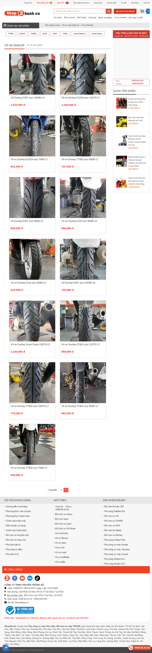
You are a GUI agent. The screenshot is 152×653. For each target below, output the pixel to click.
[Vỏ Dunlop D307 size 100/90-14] (32, 79)
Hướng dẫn (111, 3)
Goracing (92, 17)
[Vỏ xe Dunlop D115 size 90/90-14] (83, 202)
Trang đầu (53, 490)
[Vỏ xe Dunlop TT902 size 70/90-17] (32, 449)
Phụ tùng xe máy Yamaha (116, 549)
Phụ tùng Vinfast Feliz (114, 540)
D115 (45, 34)
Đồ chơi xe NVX (112, 525)
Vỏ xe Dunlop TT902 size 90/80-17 (79, 159)
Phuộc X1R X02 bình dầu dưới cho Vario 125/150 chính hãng (136, 181)
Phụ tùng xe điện (14, 549)
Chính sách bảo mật (16, 520)
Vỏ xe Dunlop (87, 25)
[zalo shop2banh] (30, 578)
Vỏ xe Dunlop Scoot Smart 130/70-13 (30, 344)
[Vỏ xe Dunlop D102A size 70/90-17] (32, 140)
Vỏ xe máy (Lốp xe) (70, 25)
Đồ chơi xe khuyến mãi (17, 535)
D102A (22, 34)
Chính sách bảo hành (16, 530)
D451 (65, 34)
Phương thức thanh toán (18, 516)
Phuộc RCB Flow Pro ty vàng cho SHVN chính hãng (136, 102)
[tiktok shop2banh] (37, 578)
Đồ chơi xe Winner (113, 535)
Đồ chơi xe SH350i (113, 520)
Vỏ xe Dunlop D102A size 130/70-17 (80, 97)
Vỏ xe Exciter (61, 533)
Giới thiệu (135, 3)
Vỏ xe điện (60, 562)
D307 (55, 34)
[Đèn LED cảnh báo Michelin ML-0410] (124, 125)
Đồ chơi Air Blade (112, 530)
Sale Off (60, 3)
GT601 (34, 34)
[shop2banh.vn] (22, 578)
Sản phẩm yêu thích (81, 3)
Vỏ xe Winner (61, 538)
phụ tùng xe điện (136, 17)
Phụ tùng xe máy (52, 25)
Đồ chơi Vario (61, 519)
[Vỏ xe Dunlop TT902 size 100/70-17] (32, 387)
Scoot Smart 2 (80, 34)
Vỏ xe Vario (60, 543)
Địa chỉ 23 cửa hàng (124, 11)
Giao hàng (98, 3)
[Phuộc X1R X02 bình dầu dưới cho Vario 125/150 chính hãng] (124, 186)
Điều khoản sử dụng (16, 525)
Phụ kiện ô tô (12, 554)
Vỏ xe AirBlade (62, 557)
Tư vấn (123, 3)
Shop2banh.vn (22, 650)
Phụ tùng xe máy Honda (116, 544)
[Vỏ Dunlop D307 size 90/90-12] (32, 202)
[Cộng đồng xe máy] (7, 578)
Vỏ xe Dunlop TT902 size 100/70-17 (30, 406)
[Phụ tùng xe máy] (22, 13)
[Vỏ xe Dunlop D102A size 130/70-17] (83, 79)
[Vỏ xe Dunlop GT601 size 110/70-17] (83, 325)
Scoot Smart (97, 34)
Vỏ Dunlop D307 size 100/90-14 (28, 97)
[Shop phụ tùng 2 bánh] (14, 578)
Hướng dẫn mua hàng (16, 506)
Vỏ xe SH (59, 547)
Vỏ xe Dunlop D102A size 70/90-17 (29, 159)
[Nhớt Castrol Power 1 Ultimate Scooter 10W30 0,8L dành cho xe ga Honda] (124, 165)
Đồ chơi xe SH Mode (65, 528)
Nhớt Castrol (69, 17)
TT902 (11, 34)
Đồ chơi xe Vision (63, 514)
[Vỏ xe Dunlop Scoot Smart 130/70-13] (32, 325)
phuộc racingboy (105, 17)
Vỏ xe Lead (60, 552)
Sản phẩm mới (43, 3)
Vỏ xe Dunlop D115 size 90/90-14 (79, 221)
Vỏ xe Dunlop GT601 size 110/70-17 (80, 344)
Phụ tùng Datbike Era (114, 511)
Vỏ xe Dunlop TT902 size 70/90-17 (29, 468)
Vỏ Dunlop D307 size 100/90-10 (78, 282)
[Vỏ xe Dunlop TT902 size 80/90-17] (83, 387)
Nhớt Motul (82, 17)
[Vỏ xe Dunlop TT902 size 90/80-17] (83, 140)
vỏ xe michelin (120, 17)
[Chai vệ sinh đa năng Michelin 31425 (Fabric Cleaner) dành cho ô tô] (124, 144)
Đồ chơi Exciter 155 (114, 506)
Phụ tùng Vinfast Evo (114, 559)
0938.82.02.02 (62, 509)
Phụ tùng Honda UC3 (114, 563)
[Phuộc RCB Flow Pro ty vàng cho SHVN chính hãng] (124, 107)
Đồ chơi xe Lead (63, 523)
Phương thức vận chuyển (18, 511)
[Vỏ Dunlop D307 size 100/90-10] (83, 264)
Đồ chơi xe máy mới (16, 540)
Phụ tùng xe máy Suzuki (116, 554)
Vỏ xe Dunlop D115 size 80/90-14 (28, 282)
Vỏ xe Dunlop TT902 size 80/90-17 (79, 406)
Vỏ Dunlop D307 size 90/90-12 (27, 221)
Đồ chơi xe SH (111, 516)
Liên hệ (147, 3)
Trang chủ (28, 3)
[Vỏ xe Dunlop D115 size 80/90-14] (32, 264)
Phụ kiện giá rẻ (13, 544)
